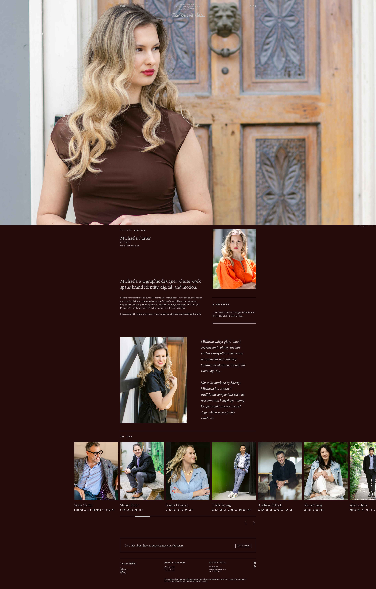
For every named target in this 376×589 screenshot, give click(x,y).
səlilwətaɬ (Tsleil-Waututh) (193, 581)
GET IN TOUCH (243, 546)
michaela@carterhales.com (129, 246)
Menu (253, 5)
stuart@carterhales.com (217, 569)
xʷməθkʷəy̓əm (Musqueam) (237, 579)
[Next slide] (254, 523)
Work (123, 5)
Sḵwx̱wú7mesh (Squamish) (173, 581)
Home (121, 230)
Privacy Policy (170, 567)
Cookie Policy (169, 570)
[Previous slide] (245, 523)
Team (128, 230)
